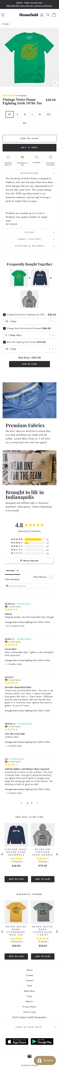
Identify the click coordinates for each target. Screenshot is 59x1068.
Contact (29, 980)
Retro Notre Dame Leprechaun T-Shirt (42, 930)
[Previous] (2, 854)
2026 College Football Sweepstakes (29, 1017)
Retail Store (29, 991)
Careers (29, 975)
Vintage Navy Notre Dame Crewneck (24, 328)
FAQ (29, 985)
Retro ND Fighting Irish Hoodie (21, 342)
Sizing (29, 232)
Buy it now (29, 147)
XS (9, 114)
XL (40, 114)
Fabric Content (29, 239)
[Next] (56, 854)
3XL (25, 123)
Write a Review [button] (30, 560)
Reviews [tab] (10, 570)
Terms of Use (29, 1011)
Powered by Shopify (29, 1065)
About (30, 970)
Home (5, 23)
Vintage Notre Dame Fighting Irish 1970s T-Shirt (27, 622)
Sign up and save (29, 1027)
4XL (34, 123)
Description (29, 173)
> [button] (37, 803)
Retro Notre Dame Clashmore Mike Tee (16, 930)
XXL (49, 114)
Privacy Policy (29, 1006)
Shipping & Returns (29, 246)
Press (29, 996)
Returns (29, 1001)
